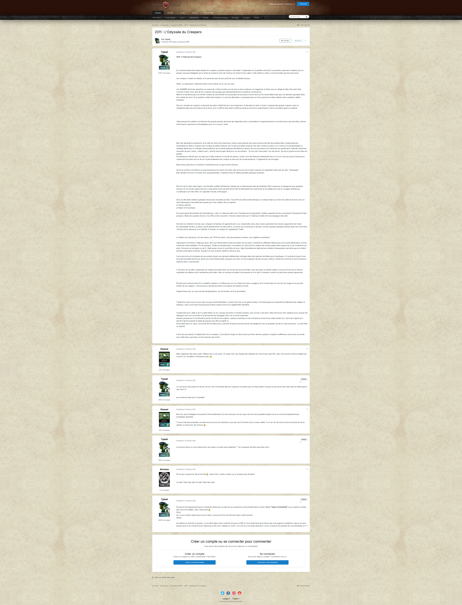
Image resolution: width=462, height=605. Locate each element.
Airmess (164, 469)
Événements (194, 18)
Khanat (164, 349)
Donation (246, 18)
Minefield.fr (157, 18)
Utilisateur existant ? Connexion (281, 4)
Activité (170, 13)
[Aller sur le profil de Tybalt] (157, 40)
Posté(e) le (186, 52)
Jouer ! (182, 18)
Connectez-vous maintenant (267, 562)
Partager (285, 41)
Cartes (194, 13)
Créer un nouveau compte (194, 562)
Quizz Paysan (170, 18)
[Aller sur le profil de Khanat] (164, 357)
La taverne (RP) (183, 42)
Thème (235, 599)
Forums (158, 13)
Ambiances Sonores (220, 18)
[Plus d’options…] (307, 52)
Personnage (208, 13)
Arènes (205, 18)
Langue (226, 599)
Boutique (235, 18)
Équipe (256, 18)
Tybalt (167, 39)
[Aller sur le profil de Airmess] (164, 477)
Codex (182, 13)
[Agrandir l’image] (211, 356)
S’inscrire (303, 4)
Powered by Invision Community (231, 601)
